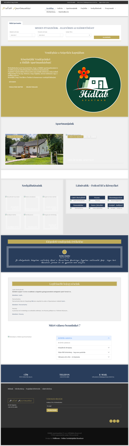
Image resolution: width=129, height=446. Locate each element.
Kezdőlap (50, 8)
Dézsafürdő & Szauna (65, 348)
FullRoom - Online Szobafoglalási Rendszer (68, 438)
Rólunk (10, 389)
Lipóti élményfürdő (17, 289)
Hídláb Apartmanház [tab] (15, 23)
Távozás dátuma (42, 32)
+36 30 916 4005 (71, 2)
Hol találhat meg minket (11, 2)
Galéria (60, 8)
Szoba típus (69, 32)
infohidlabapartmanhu (87, 2)
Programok (109, 8)
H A (21, 400)
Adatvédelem (47, 389)
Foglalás (84, 8)
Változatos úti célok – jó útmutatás (69, 357)
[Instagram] (124, 2)
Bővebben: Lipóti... (17, 295)
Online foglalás (32, 87)
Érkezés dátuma (14, 32)
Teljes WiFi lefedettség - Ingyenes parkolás (71, 352)
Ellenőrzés (106, 37)
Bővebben (12, 82)
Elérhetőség (51, 12)
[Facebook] (118, 2)
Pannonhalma (16, 299)
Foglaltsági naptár (16, 87)
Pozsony (14, 308)
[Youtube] (121, 2)
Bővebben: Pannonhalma (19, 304)
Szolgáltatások (96, 8)
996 (32, 301)
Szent (63, 301)
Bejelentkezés (64, 12)
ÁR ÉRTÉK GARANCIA (65, 338)
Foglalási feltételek (33, 389)
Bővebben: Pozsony (18, 314)
